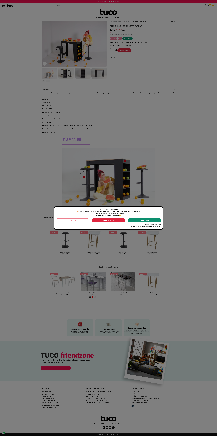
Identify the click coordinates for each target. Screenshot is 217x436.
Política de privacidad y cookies (153, 224)
